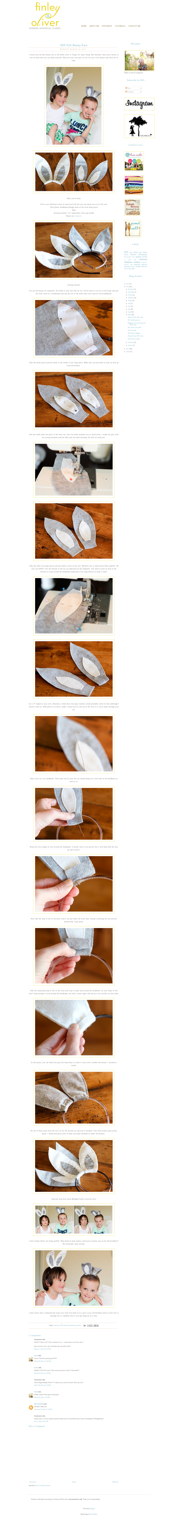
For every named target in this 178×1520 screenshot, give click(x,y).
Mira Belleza (93, 1514)
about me (94, 26)
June (129, 306)
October (130, 295)
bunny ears (56, 1325)
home (84, 26)
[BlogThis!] (90, 1325)
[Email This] (88, 1325)
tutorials (120, 26)
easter (65, 1325)
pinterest (107, 26)
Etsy (131, 252)
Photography (127, 257)
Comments (130, 92)
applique (139, 257)
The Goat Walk (132, 330)
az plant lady (130, 259)
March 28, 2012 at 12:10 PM (42, 1373)
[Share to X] (93, 1325)
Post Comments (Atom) (43, 1485)
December (131, 289)
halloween (144, 264)
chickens (143, 259)
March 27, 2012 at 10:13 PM (42, 1349)
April (129, 312)
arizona (144, 257)
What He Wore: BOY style (135, 317)
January (130, 345)
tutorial (79, 1325)
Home (74, 1482)
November (131, 292)
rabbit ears (73, 1325)
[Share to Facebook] (95, 1325)
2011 (128, 349)
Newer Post (32, 1482)
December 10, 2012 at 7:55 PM (43, 1409)
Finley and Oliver (140, 252)
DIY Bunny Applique (134, 333)
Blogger (92, 1508)
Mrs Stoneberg (38, 1404)
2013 (128, 284)
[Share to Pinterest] (97, 1325)
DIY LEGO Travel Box (134, 327)
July (129, 303)
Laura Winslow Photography (135, 254)
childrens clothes (132, 262)
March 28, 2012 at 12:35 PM (42, 1385)
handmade (127, 266)
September (131, 298)
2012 (128, 287)
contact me (134, 26)
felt (68, 1325)
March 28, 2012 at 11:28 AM (42, 1361)
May (129, 309)
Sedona (133, 257)
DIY (61, 1325)
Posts (128, 88)
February (131, 342)
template (78, 216)
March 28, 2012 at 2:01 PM (42, 1397)
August (130, 300)
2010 (128, 351)
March (130, 315)
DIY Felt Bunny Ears (134, 320)
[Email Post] (84, 1325)
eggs (131, 264)
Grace (36, 1355)
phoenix (133, 266)
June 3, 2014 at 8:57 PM (41, 1421)
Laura (36, 1367)
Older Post (115, 1482)
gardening (137, 264)
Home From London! (134, 339)
